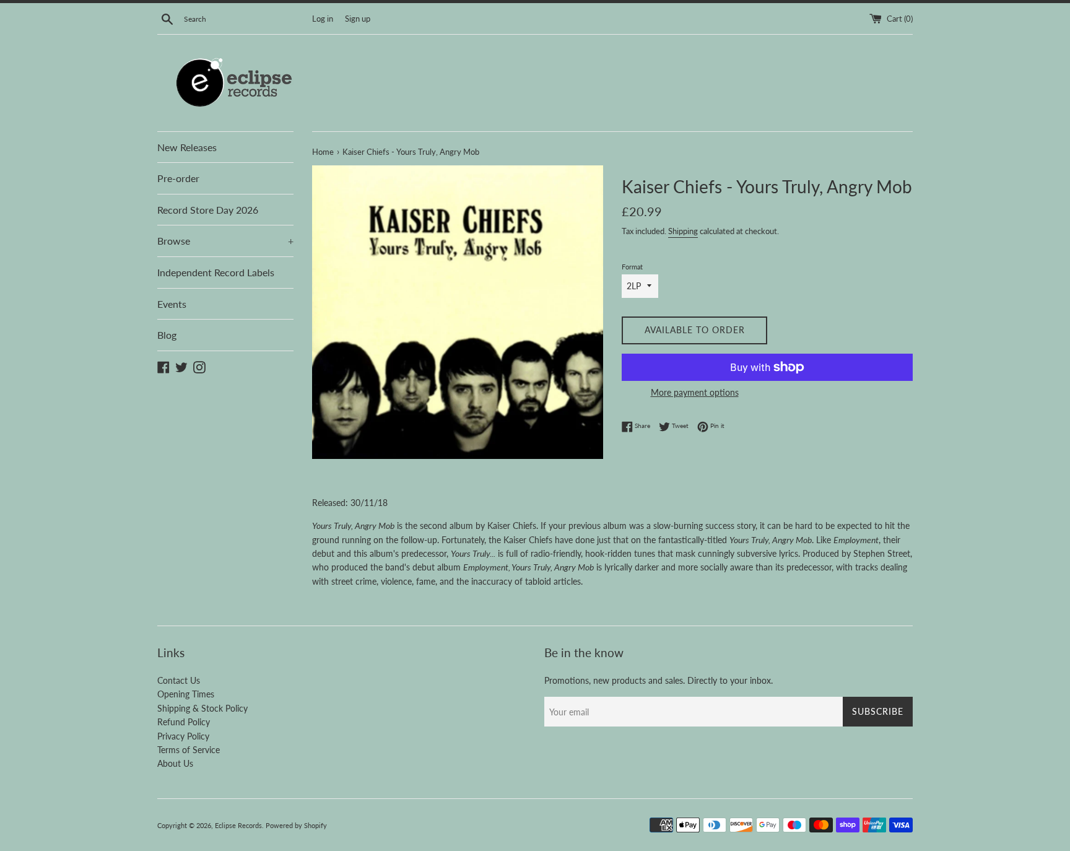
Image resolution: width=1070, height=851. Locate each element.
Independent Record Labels (215, 272)
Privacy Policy (183, 736)
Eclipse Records (238, 825)
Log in (322, 19)
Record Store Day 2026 (207, 210)
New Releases (187, 147)
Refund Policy (183, 722)
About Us (175, 763)
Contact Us (178, 680)
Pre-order (178, 178)
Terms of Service (188, 749)
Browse (225, 241)
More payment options (695, 392)
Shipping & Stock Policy (202, 708)
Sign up (357, 19)
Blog (166, 335)
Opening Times (185, 694)
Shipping (683, 231)
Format (632, 267)
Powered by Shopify (296, 825)
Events (171, 304)
